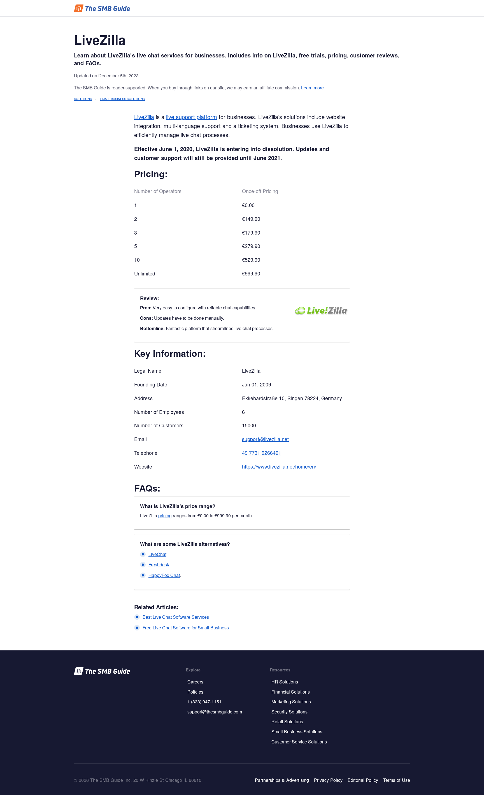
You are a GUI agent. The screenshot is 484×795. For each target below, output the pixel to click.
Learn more (312, 87)
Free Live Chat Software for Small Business (186, 627)
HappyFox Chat (164, 575)
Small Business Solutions (122, 98)
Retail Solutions (287, 721)
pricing (165, 515)
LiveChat (157, 554)
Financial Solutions (290, 692)
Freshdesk (158, 564)
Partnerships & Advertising (282, 780)
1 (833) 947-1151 (204, 701)
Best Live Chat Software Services (176, 617)
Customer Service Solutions (299, 741)
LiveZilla (144, 117)
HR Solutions (284, 681)
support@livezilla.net (265, 438)
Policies (195, 692)
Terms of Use (396, 780)
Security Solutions (289, 711)
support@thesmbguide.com (214, 711)
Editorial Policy (363, 780)
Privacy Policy (328, 780)
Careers (195, 681)
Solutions (83, 98)
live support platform (191, 117)
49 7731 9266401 (261, 452)
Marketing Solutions (291, 701)
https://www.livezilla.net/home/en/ (279, 466)
